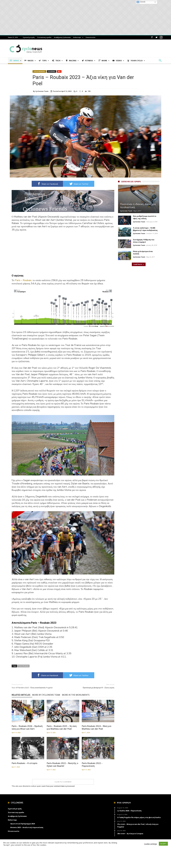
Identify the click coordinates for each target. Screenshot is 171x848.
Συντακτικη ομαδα (44, 37)
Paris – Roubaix (23, 280)
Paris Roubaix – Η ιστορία (24, 763)
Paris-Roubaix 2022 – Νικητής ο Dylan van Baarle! (62, 764)
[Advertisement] (63, 252)
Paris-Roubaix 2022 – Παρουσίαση (92, 764)
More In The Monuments (76, 695)
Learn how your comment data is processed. (58, 786)
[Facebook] (152, 37)
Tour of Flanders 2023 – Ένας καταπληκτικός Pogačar (32, 686)
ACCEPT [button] (163, 844)
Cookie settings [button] (150, 844)
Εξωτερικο (51, 71)
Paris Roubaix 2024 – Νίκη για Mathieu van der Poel (96, 727)
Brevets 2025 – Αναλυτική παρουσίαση (26, 827)
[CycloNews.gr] (26, 43)
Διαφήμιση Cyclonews (62, 37)
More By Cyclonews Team (46, 695)
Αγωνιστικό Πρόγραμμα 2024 (22, 824)
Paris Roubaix (23, 666)
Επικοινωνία (90, 37)
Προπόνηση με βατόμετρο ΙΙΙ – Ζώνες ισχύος (98, 686)
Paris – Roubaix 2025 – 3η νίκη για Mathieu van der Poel (62, 727)
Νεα (59, 71)
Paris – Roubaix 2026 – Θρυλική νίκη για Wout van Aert (27, 727)
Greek (142, 2)
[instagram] (161, 37)
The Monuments (39, 71)
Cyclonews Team (41, 91)
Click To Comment (63, 782)
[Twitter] (156, 37)
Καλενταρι (77, 37)
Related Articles (21, 695)
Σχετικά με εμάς (29, 37)
